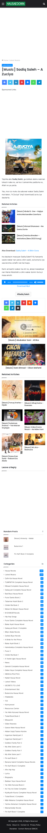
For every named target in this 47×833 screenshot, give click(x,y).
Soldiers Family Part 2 (13, 743)
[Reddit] (29, 302)
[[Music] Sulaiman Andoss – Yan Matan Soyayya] (12, 415)
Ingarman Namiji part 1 (13, 739)
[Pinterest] (21, 82)
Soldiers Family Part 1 (13, 750)
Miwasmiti (9, 720)
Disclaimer (13, 829)
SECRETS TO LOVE (12, 685)
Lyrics (7, 773)
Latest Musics (15, 60)
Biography (9, 777)
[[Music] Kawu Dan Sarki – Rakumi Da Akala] (12, 443)
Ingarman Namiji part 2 (14, 735)
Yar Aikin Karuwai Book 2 (14, 785)
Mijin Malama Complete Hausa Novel (19, 800)
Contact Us (25, 825)
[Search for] (44, 4)
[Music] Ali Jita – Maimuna (31, 448)
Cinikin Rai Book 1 (12, 655)
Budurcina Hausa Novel (14, 693)
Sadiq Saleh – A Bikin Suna (27, 250)
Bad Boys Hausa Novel (14, 594)
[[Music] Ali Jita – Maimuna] (34, 439)
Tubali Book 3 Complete (14, 796)
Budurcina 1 (18, 546)
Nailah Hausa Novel (12, 678)
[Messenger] (27, 82)
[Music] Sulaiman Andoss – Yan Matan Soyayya (11, 425)
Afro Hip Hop (10, 770)
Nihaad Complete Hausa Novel (17, 586)
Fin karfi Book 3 (11, 758)
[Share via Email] (18, 308)
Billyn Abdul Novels (12, 632)
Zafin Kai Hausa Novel (13, 578)
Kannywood (9, 705)
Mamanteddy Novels (13, 808)
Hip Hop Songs (11, 617)
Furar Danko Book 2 (12, 597)
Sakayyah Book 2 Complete (16, 628)
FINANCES (9, 697)
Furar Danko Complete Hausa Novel (19, 620)
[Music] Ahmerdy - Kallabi (24, 538)
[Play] (5, 282)
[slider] (40, 282)
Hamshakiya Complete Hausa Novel (19, 647)
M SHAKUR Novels (12, 613)
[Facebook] (4, 82)
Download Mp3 (23, 286)
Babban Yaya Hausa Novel (15, 781)
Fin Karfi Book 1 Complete (15, 812)
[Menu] (3, 4)
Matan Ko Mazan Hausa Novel (16, 609)
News (7, 663)
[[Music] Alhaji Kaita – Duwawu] (34, 390)
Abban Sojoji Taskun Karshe (16, 731)
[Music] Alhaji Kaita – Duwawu (33, 404)
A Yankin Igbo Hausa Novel (15, 659)
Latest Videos (10, 682)
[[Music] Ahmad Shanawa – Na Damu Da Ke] (8, 228)
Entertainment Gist (12, 689)
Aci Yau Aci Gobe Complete (15, 789)
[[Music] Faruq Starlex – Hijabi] (12, 390)
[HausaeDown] (15, 4)
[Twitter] (10, 82)
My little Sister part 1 (13, 754)
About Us (15, 825)
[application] (23, 282)
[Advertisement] (23, 33)
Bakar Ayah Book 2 (12, 643)
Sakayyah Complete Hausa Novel (18, 590)
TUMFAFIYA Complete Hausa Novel (19, 582)
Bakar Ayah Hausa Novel (14, 624)
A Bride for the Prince (13, 640)
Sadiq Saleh (23, 294)
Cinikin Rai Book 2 (12, 605)
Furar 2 (8, 651)
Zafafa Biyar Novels (12, 636)
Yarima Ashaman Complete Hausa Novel (20, 804)
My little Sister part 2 (13, 747)
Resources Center (12, 708)
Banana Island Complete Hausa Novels (20, 762)
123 (6, 701)
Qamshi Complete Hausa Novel (17, 666)
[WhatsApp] (33, 82)
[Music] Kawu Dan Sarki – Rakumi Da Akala (10, 458)
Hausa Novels (10, 571)
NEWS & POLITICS (12, 674)
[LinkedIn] (16, 82)
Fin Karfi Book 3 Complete (24, 554)
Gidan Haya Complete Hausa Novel (18, 670)
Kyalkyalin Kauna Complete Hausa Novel (21, 793)
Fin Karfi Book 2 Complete (15, 766)
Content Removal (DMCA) (28, 829)
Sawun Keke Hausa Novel (15, 728)
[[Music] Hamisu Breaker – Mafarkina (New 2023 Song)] (8, 239)
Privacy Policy (35, 825)
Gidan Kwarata (10, 724)
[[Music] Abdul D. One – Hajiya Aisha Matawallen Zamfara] (8, 216)
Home (5, 60)
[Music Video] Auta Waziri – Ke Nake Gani (34, 428)
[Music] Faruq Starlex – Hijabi (12, 403)
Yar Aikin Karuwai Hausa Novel (17, 712)
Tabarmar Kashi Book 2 (14, 601)
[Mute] (35, 282)
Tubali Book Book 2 (12, 716)
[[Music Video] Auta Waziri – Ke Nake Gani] (34, 417)
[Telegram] (39, 82)
